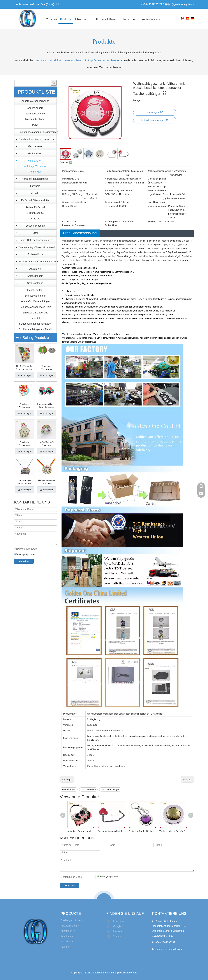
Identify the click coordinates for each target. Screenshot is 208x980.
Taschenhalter (69, 789)
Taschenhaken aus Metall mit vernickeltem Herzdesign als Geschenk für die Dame (111, 831)
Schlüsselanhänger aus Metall (35, 329)
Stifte (35, 233)
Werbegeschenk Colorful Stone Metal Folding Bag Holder (173, 831)
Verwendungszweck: (158, 206)
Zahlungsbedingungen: (159, 171)
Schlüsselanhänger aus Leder (35, 323)
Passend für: (68, 225)
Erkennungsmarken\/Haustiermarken (36, 132)
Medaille (35, 193)
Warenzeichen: (69, 202)
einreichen (24, 561)
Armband (35, 218)
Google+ (118, 926)
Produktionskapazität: (115, 171)
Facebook (118, 921)
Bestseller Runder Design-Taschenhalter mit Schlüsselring (142, 831)
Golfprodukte (35, 153)
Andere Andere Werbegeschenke (35, 111)
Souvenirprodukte (35, 225)
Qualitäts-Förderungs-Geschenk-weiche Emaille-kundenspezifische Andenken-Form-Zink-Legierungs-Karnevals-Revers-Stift (47, 368)
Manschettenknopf (35, 119)
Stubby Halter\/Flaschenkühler (35, 240)
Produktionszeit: (70, 190)
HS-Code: (110, 206)
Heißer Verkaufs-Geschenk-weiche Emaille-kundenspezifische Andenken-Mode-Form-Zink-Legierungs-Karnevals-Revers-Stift (24, 368)
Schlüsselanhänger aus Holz (35, 307)
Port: (64, 171)
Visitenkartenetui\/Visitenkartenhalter (36, 261)
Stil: (107, 221)
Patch (35, 124)
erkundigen (26, 375)
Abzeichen (35, 268)
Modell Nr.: (67, 178)
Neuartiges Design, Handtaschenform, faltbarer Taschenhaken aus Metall (81, 831)
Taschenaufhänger (110, 789)
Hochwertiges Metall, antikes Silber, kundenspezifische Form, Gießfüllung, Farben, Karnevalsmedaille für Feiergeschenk (24, 482)
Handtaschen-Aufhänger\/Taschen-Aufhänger (35, 166)
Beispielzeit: (153, 186)
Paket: (108, 190)
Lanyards (35, 186)
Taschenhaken (88, 789)
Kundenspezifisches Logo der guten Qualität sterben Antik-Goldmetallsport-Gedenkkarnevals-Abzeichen (46, 406)
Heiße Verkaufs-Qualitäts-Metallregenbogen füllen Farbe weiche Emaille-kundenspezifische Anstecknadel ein (46, 444)
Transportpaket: (112, 202)
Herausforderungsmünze (35, 179)
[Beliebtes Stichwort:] (54, 83)
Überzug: (152, 182)
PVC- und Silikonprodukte (35, 200)
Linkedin (118, 931)
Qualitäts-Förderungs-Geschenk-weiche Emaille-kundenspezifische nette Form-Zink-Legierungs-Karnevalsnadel (24, 444)
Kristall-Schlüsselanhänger (35, 301)
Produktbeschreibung (80, 233)
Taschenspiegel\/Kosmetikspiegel (36, 247)
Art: (64, 221)
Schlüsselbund (35, 283)
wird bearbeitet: (155, 221)
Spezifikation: (154, 202)
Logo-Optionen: (155, 194)
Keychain (66, 936)
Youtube (117, 936)
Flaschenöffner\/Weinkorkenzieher (36, 139)
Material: (152, 178)
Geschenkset (35, 146)
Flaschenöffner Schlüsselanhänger (35, 293)
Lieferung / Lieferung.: (72, 194)
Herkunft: (66, 206)
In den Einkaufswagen (153, 120)
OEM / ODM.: (112, 194)
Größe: (108, 182)
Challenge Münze (70, 920)
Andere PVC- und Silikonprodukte (35, 210)
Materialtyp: (68, 182)
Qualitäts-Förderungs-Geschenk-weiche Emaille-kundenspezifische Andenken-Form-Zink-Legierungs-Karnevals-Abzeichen (24, 406)
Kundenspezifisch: (114, 178)
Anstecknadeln (35, 276)
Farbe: (108, 225)
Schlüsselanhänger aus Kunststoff (35, 315)
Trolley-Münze (35, 254)
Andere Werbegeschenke (35, 101)
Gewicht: (152, 190)
